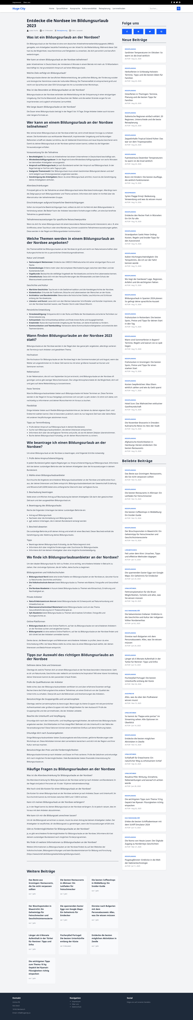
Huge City (19, 8)
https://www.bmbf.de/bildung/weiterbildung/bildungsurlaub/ (53, 854)
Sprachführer (62, 8)
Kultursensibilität (89, 8)
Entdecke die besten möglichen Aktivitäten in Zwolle (104, 938)
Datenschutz (76, 1007)
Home (51, 8)
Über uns (26, 2)
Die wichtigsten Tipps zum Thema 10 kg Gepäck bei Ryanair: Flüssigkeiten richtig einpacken (39, 967)
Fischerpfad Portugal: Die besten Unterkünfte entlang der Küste (72, 938)
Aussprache (75, 8)
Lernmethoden (119, 8)
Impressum (17, 2)
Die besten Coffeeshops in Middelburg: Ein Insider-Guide (103, 883)
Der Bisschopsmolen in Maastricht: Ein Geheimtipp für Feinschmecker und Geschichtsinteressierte (40, 912)
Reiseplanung (104, 8)
